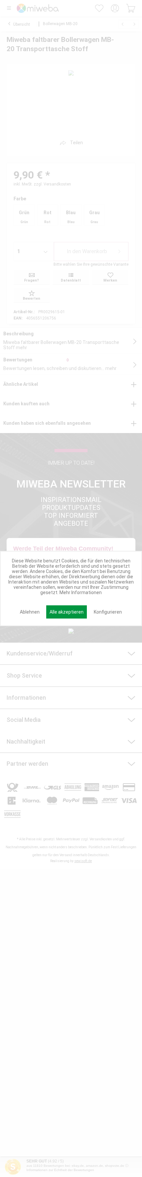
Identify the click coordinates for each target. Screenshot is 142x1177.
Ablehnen (30, 612)
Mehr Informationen (80, 592)
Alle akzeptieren (67, 612)
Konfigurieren (108, 612)
